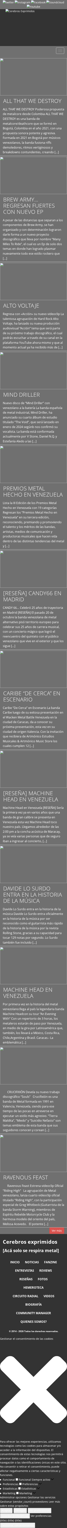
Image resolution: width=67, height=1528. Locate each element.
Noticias (32, 1262)
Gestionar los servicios (41, 1497)
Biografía (33, 1304)
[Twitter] (8, 2)
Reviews (45, 1271)
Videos (49, 1296)
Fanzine (50, 1262)
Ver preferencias (39, 1510)
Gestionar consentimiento (17, 1525)
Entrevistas (24, 1271)
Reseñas (26, 1279)
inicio (15, 1262)
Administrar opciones (13, 1497)
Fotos (43, 1279)
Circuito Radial (25, 1296)
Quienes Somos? (33, 1322)
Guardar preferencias (14, 1516)
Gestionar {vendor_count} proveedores (24, 1501)
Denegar (20, 1510)
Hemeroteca (33, 1287)
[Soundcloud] (55, 2)
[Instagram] (22, 2)
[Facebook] (38, 2)
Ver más (57, 1230)
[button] (33, 1390)
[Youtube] (33, 6)
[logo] (33, 27)
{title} (3, 1520)
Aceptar (6, 1510)
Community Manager (33, 1313)
